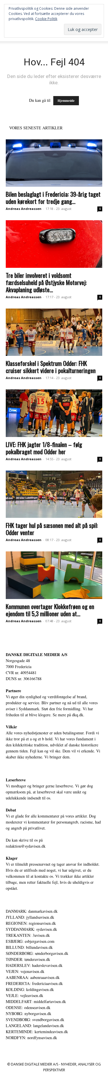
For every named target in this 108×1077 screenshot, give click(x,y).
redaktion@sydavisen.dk (26, 846)
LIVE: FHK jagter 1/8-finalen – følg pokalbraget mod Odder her (44, 448)
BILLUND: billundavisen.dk (29, 947)
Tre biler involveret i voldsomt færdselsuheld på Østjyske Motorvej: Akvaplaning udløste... (46, 282)
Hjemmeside (66, 100)
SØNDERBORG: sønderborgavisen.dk (37, 953)
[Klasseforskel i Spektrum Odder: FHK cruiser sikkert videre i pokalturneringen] (54, 332)
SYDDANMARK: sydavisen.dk (31, 929)
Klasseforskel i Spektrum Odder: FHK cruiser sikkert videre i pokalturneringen (51, 367)
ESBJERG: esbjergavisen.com (30, 941)
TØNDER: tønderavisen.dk (28, 959)
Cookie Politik (46, 18)
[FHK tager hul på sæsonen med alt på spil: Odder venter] (54, 494)
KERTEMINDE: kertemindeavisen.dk (37, 1031)
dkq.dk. (78, 714)
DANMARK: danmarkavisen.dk (32, 911)
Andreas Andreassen (23, 208)
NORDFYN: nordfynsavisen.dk (31, 1037)
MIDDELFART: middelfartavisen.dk (36, 1001)
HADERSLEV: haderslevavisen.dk (34, 965)
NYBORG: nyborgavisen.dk (28, 1013)
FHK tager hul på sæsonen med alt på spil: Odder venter (52, 529)
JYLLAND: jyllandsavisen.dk (30, 917)
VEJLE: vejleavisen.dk (24, 995)
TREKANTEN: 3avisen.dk (28, 935)
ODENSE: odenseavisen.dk (28, 1007)
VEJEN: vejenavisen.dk (25, 971)
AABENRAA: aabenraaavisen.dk (33, 977)
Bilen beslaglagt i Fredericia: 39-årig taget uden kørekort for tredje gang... (53, 198)
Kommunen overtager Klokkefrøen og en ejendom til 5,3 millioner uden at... (50, 610)
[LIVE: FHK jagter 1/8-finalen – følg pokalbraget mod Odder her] (54, 413)
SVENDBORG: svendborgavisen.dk (35, 1019)
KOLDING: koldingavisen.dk (30, 989)
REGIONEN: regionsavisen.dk (31, 923)
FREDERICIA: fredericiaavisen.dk (34, 983)
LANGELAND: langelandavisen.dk (35, 1025)
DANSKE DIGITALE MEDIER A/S (36, 654)
